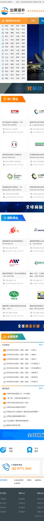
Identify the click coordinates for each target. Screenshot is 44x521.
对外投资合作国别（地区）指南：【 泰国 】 (20, 359)
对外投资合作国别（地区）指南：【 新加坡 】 (21, 377)
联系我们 (3, 507)
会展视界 (17, 483)
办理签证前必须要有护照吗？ (15, 407)
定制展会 (22, 512)
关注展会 (22, 507)
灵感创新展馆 (18, 480)
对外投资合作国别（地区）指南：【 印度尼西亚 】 (23, 368)
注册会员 (22, 503)
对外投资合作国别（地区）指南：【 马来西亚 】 (22, 363)
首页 (33, 21)
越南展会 (38, 480)
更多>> (41, 345)
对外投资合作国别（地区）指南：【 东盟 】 (20, 350)
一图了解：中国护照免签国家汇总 (17, 398)
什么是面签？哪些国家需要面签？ (17, 421)
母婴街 (29, 480)
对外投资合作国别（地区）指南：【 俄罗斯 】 (21, 372)
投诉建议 (3, 512)
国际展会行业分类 (13, 21)
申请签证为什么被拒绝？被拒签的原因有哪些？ (21, 412)
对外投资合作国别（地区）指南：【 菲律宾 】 (21, 382)
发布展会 (22, 499)
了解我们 (3, 499)
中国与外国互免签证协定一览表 (16, 403)
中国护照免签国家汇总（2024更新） (17, 394)
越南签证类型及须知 (12, 425)
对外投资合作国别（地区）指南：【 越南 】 (20, 354)
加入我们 (3, 503)
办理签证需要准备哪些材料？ (15, 416)
